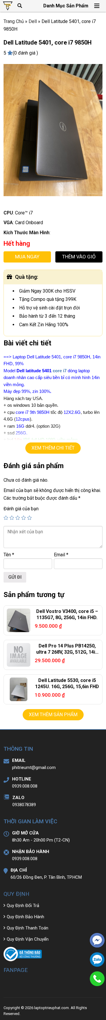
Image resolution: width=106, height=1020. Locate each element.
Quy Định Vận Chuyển (28, 939)
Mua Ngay (27, 257)
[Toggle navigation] (97, 6)
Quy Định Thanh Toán (27, 928)
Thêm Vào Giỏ (79, 257)
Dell (33, 21)
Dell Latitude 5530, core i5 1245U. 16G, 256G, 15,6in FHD (67, 683)
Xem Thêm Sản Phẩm (53, 714)
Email (61, 554)
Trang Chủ (14, 21)
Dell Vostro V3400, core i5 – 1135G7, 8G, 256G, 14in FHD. (67, 614)
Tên (9, 554)
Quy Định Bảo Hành (25, 916)
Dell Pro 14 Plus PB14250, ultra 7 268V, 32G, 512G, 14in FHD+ (67, 652)
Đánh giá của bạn (21, 508)
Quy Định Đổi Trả (23, 905)
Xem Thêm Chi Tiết (53, 448)
